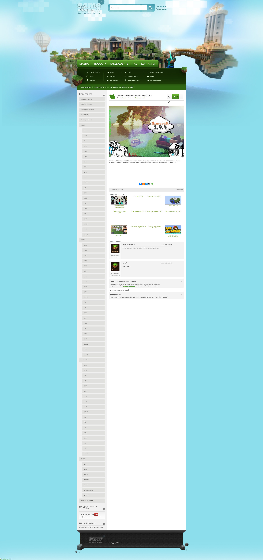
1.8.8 (85, 208)
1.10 (85, 219)
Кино (85, 464)
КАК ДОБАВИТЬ (119, 63)
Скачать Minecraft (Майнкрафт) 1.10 (119, 206)
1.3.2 (85, 130)
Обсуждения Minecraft (87, 109)
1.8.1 (85, 193)
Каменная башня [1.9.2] (154, 196)
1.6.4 (85, 156)
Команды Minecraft (86, 120)
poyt (124, 263)
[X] (149, 184)
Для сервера (114, 80)
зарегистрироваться (129, 286)
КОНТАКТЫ (148, 63)
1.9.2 (85, 334)
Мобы (86, 474)
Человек (86, 479)
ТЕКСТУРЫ (84, 360)
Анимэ (86, 485)
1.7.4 (85, 167)
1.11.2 (86, 234)
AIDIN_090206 (128, 244)
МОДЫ (83, 125)
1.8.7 (85, 203)
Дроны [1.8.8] (119, 235)
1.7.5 (85, 172)
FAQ (134, 63)
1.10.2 (86, 224)
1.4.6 (85, 135)
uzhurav (123, 98)
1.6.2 (85, 151)
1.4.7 (85, 141)
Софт (129, 72)
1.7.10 (86, 182)
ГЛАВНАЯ (84, 63)
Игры (85, 469)
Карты (112, 72)
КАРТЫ (83, 240)
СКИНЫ (83, 459)
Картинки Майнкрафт (134, 80)
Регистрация (162, 6)
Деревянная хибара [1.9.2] (173, 211)
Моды (91, 76)
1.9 (85, 214)
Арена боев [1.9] (173, 205)
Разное (86, 495)
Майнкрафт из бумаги (156, 72)
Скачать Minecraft (95, 72)
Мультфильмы (88, 490)
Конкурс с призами (86, 104)
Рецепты (92, 80)
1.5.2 (85, 146)
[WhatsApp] (152, 184)
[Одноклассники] (143, 184)
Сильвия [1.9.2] (138, 196)
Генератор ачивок (155, 80)
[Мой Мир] (146, 184)
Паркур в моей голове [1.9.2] (119, 212)
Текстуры (112, 76)
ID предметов (85, 114)
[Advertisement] (146, 175)
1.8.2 (85, 198)
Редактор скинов (132, 76)
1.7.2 (85, 161)
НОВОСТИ (100, 63)
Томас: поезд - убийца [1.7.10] (154, 226)
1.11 (85, 229)
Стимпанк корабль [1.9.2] (138, 211)
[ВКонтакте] (140, 184)
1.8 (85, 187)
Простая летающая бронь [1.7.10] (138, 226)
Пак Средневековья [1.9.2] (154, 211)
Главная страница (86, 99)
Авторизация (162, 9)
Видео (152, 76)
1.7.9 (85, 177)
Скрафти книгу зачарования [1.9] (173, 236)
